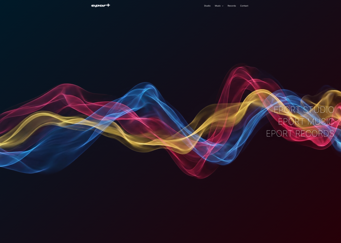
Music (218, 5)
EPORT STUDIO (304, 110)
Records (232, 5)
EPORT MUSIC (306, 121)
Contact (244, 5)
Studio (207, 5)
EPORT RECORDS (300, 133)
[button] (222, 5)
